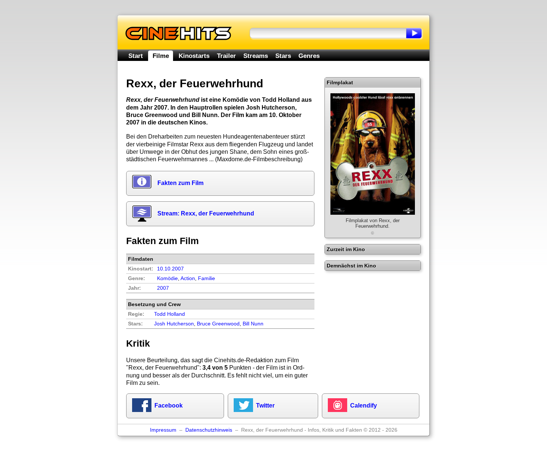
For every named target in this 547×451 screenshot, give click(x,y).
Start (135, 55)
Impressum (163, 430)
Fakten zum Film (180, 183)
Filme (161, 55)
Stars (283, 55)
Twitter (265, 405)
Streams (255, 55)
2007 (163, 288)
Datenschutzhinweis (208, 430)
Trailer (226, 55)
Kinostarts (194, 55)
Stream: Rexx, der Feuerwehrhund (205, 213)
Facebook (168, 405)
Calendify (363, 405)
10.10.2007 (170, 269)
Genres (309, 55)
